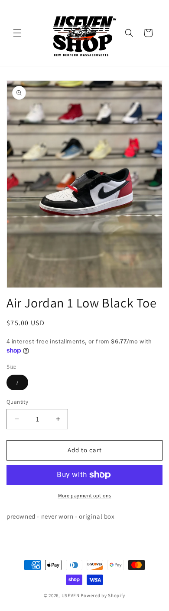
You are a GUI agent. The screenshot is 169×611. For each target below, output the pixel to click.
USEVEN (71, 595)
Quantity (17, 401)
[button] (17, 32)
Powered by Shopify (103, 595)
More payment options (84, 495)
